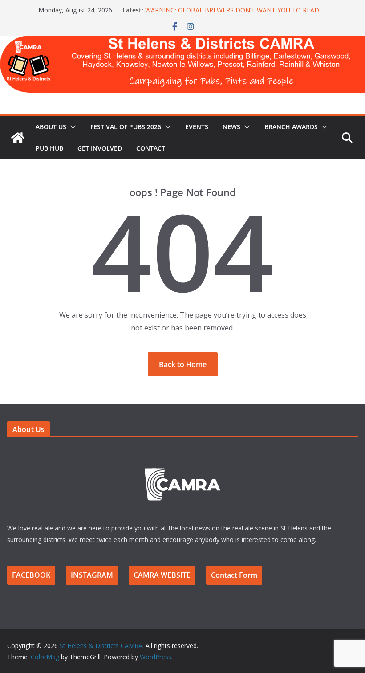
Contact (150, 148)
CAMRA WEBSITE (162, 575)
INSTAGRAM (92, 575)
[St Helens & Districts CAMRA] (182, 42)
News (231, 126)
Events (196, 126)
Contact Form (234, 575)
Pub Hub (49, 148)
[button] (71, 127)
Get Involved (99, 148)
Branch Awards (291, 126)
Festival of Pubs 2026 (125, 126)
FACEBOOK (31, 575)
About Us (51, 126)
